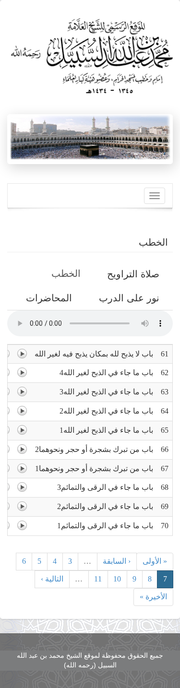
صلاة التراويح (133, 274)
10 (117, 579)
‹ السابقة (117, 561)
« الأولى (155, 561)
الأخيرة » (153, 597)
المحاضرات (49, 298)
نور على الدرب (129, 298)
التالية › (52, 579)
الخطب (62, 276)
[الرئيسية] (90, 52)
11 (98, 579)
